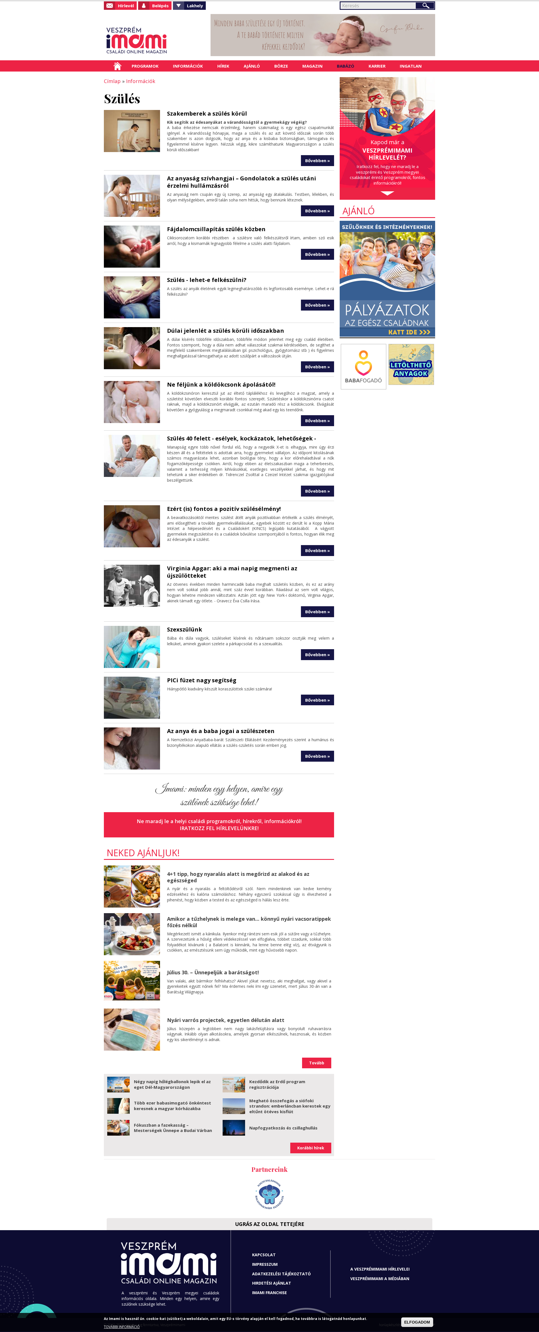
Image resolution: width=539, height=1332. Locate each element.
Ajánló (252, 66)
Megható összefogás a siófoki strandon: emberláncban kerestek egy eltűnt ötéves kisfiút (289, 1106)
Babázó (345, 66)
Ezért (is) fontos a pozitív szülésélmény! (224, 509)
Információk (188, 66)
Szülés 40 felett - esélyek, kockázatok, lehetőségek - (241, 438)
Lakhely (195, 5)
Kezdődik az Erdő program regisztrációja (277, 1084)
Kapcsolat (264, 1254)
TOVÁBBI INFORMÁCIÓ (122, 1327)
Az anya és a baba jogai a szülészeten (221, 731)
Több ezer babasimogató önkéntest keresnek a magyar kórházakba (172, 1105)
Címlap (117, 66)
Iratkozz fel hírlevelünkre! (219, 828)
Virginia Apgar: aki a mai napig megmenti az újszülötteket (232, 571)
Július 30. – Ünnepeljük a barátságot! (213, 972)
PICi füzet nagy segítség (201, 680)
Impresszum (265, 1264)
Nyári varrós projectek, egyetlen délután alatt (225, 1020)
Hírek (223, 66)
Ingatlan (411, 66)
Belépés (160, 5)
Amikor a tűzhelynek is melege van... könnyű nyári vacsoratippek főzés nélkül (249, 922)
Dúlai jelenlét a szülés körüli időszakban (225, 330)
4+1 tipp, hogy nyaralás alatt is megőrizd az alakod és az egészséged (238, 877)
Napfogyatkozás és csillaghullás (283, 1128)
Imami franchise (269, 1292)
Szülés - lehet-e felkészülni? (206, 280)
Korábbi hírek (310, 1147)
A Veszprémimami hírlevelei (380, 1269)
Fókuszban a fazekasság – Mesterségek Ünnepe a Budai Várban (173, 1127)
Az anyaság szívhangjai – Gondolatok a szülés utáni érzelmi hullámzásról (241, 181)
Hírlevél (126, 5)
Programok (145, 66)
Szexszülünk (184, 629)
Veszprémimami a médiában (379, 1278)
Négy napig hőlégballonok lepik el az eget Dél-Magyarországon (172, 1084)
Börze (281, 66)
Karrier (377, 66)
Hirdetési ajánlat (271, 1283)
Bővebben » (317, 160)
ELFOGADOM (417, 1322)
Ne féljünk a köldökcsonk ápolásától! (221, 384)
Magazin (312, 66)
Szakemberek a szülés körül (207, 113)
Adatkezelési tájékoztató (281, 1273)
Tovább (316, 1062)
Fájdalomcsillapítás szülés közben (216, 229)
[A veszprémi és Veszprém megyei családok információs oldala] (155, 40)
